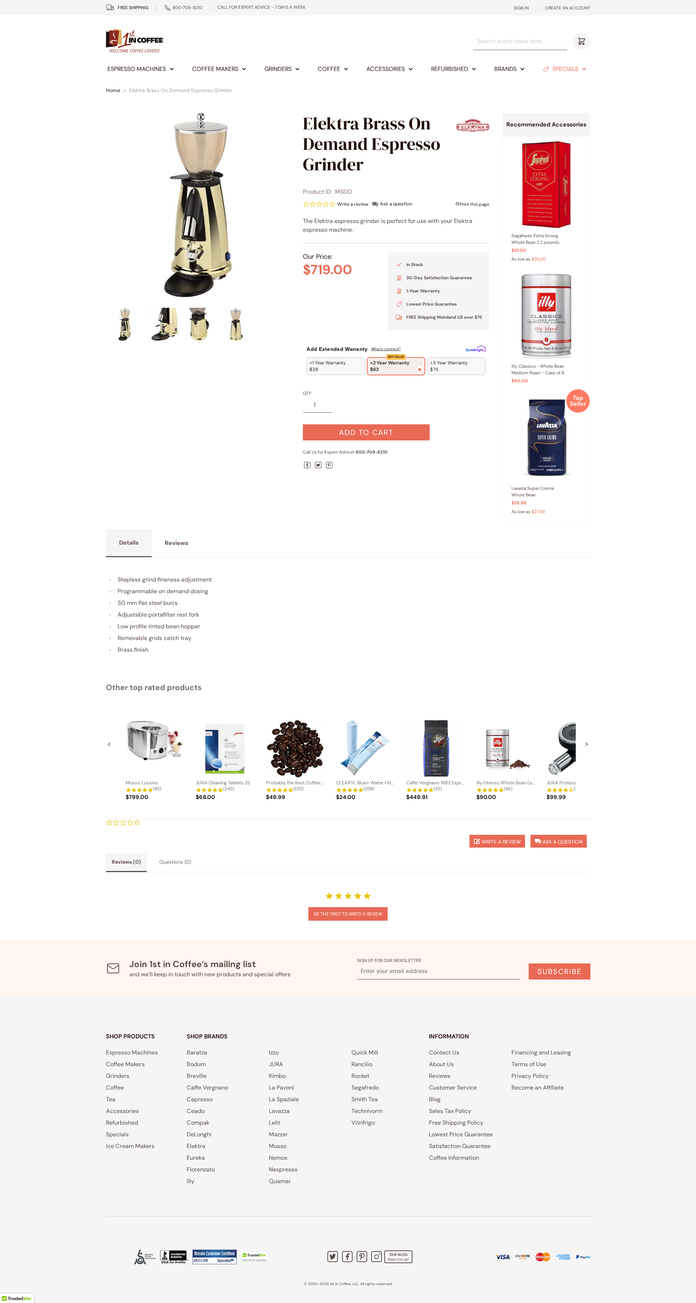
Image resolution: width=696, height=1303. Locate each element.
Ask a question (396, 204)
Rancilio (361, 1064)
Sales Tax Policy (450, 1111)
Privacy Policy (530, 1076)
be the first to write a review (348, 914)
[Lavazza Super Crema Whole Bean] (546, 437)
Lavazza (279, 1111)
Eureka (196, 1158)
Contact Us (444, 1052)
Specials (565, 69)
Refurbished (449, 69)
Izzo (274, 1052)
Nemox (278, 1158)
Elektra (196, 1146)
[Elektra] (472, 125)
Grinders (278, 69)
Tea (110, 1099)
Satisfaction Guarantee (460, 1146)
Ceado (196, 1111)
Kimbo (277, 1076)
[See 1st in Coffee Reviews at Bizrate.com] (215, 1257)
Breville (196, 1076)
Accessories (385, 69)
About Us (441, 1064)
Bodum (196, 1064)
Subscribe (559, 971)
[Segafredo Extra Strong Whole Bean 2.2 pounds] (546, 184)
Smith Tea (364, 1099)
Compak (198, 1122)
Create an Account (567, 8)
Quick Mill (364, 1052)
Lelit (274, 1122)
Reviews (439, 1076)
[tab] (126, 862)
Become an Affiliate (537, 1087)
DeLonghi (199, 1134)
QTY (307, 393)
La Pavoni (281, 1087)
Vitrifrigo (363, 1122)
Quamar (280, 1181)
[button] (109, 744)
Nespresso (283, 1169)
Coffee (329, 69)
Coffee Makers (215, 69)
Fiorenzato (201, 1169)
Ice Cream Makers (130, 1146)
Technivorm (367, 1111)
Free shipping (133, 8)
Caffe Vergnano (207, 1087)
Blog (435, 1099)
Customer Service (453, 1087)
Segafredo (365, 1087)
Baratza (197, 1052)
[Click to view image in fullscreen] (198, 205)
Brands (505, 69)
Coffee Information (454, 1158)
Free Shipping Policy (456, 1122)
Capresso (200, 1099)
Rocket (360, 1076)
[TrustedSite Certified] (254, 1256)
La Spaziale (284, 1099)
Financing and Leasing (541, 1052)
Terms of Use (528, 1064)
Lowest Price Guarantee (461, 1134)
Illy (190, 1181)
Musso (277, 1146)
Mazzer (278, 1134)
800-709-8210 (187, 8)
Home (113, 90)
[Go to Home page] (134, 41)
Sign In (521, 8)
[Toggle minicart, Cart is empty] (581, 41)
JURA (276, 1064)
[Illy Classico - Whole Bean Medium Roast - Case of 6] (546, 315)
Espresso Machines (136, 69)
